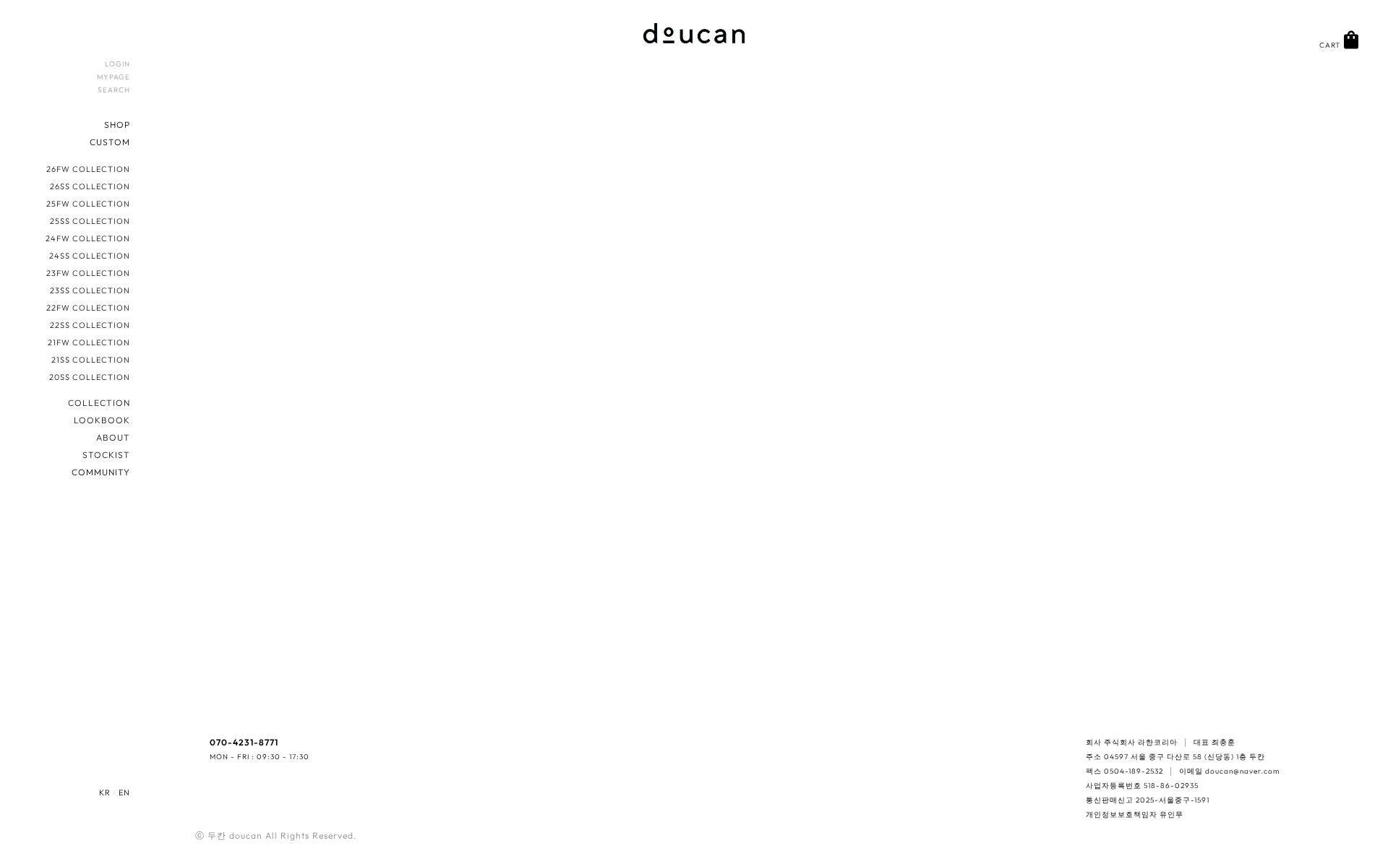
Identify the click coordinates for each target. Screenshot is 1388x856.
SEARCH (114, 90)
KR (105, 792)
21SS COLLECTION (90, 360)
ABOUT (113, 437)
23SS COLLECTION (90, 290)
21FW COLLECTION (89, 342)
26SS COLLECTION (90, 186)
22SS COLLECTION (90, 325)
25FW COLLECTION (88, 204)
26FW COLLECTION (88, 169)
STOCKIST (106, 454)
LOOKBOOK (102, 420)
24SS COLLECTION (89, 256)
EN (124, 792)
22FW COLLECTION (88, 308)
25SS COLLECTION (90, 221)
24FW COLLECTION (88, 238)
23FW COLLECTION (88, 273)
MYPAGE (113, 77)
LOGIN (117, 64)
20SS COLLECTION (89, 377)
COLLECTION (99, 402)
